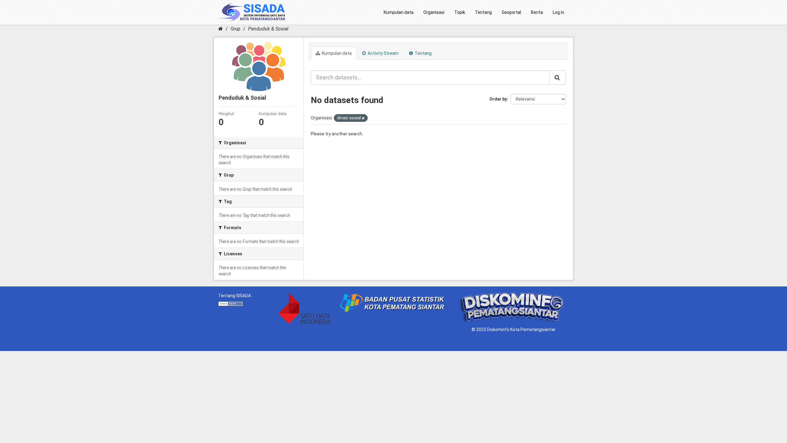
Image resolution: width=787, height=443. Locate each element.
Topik (459, 12)
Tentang (483, 12)
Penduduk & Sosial (268, 29)
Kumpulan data (398, 12)
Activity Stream (383, 53)
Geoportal (511, 12)
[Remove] (363, 118)
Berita (537, 12)
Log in (558, 12)
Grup (235, 29)
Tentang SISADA (234, 295)
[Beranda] (220, 29)
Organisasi (434, 12)
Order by (498, 99)
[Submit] (557, 77)
